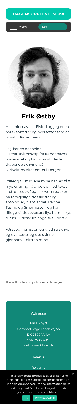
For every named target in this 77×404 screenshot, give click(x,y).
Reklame (38, 367)
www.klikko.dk (43, 345)
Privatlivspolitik (45, 397)
